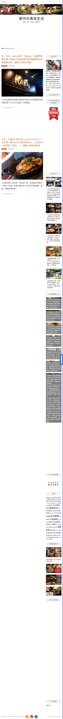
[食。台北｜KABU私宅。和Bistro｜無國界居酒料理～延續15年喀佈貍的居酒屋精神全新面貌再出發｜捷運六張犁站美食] (22, 82)
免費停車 (53, 499)
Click (61, 359)
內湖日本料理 (57, 499)
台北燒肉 (55, 513)
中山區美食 (48, 499)
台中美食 (51, 501)
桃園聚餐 (55, 535)
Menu (4, 2)
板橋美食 (54, 533)
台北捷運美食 (51, 508)
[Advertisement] (31, 34)
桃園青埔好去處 (51, 537)
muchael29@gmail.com (54, 85)
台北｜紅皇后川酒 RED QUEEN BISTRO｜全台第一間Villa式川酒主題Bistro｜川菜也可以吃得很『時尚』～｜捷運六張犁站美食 (22, 142)
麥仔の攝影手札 (12, 65)
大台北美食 (4, 65)
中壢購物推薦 (58, 497)
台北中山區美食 (57, 501)
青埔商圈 (50, 539)
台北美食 (54, 516)
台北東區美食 (54, 510)
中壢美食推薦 (53, 497)
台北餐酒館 (56, 522)
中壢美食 (48, 497)
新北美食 (52, 530)
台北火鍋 (51, 513)
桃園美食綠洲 (50, 535)
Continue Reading (8, 107)
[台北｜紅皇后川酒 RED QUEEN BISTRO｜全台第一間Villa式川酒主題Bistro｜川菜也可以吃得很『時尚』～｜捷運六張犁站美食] (22, 165)
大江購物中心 (54, 524)
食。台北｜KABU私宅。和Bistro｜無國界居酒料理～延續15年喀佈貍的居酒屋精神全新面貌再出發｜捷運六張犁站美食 (22, 59)
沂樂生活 (48, 705)
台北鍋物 (49, 522)
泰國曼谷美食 (56, 537)
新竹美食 (57, 530)
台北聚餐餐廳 (53, 519)
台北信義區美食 (53, 503)
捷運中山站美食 (54, 527)
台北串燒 (47, 503)
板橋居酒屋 (49, 533)
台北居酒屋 (56, 505)
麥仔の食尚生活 (31, 18)
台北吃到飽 (58, 503)
